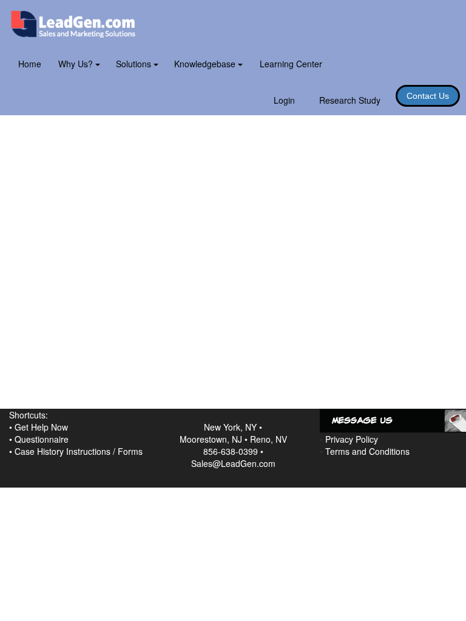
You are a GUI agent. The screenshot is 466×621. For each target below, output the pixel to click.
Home (29, 64)
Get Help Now (41, 427)
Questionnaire (42, 439)
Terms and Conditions (367, 451)
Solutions (135, 64)
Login (284, 100)
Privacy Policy (351, 439)
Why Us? (76, 64)
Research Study (349, 100)
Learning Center (291, 64)
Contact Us (428, 96)
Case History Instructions (62, 451)
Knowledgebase (206, 64)
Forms (130, 451)
